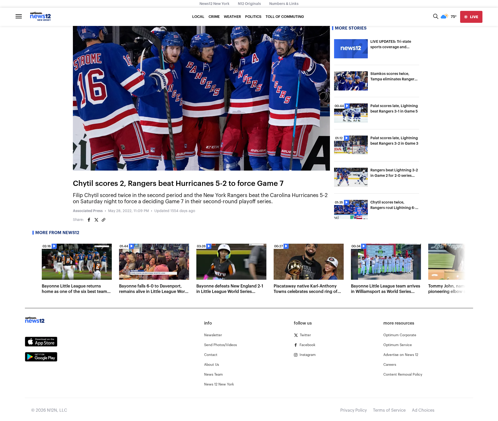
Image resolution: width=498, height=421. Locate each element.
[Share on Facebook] (89, 220)
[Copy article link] (103, 220)
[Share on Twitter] (96, 220)
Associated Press (88, 211)
